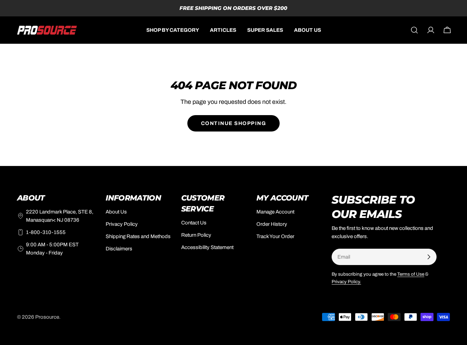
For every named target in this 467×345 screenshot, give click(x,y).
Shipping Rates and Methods (138, 236)
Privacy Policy (122, 224)
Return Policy (196, 235)
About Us (116, 212)
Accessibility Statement (207, 247)
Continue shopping (233, 123)
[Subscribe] (429, 257)
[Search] (414, 30)
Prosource (47, 317)
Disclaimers (119, 248)
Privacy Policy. (346, 281)
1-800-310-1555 (46, 232)
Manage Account (275, 212)
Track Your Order (275, 236)
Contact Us (193, 222)
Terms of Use (410, 274)
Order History (271, 224)
